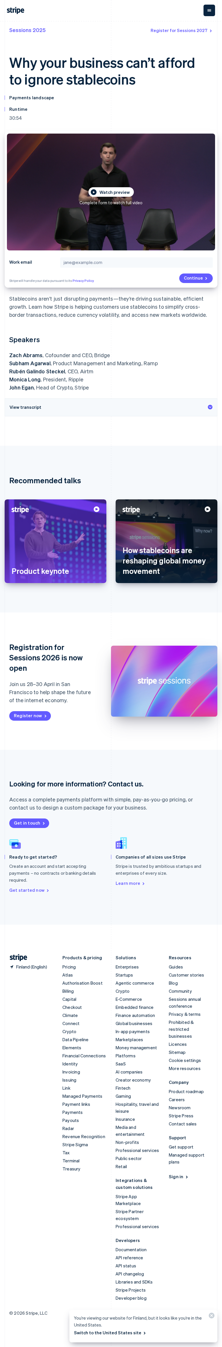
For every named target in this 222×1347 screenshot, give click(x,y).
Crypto (69, 1031)
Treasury (71, 1169)
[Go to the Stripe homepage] (16, 957)
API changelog (130, 1274)
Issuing (69, 1080)
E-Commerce (129, 999)
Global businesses (134, 1023)
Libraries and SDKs (134, 1282)
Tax (66, 1152)
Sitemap (177, 1052)
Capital (69, 999)
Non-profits (127, 1142)
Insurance (125, 1119)
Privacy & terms (185, 1014)
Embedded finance (134, 1007)
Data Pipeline (75, 1039)
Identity (70, 1064)
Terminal (71, 1161)
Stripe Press (181, 1116)
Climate (70, 1015)
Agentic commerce (135, 983)
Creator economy (133, 1080)
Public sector (129, 1158)
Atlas (67, 975)
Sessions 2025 (27, 30)
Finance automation (135, 1015)
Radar (68, 1128)
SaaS (121, 1064)
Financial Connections (84, 1056)
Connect (70, 1023)
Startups (124, 975)
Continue (193, 278)
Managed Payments (82, 1096)
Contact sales (183, 1124)
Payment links (76, 1104)
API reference (129, 1257)
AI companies (129, 1072)
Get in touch (27, 823)
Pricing (69, 967)
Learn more (128, 883)
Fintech (123, 1088)
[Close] (210, 1317)
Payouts (70, 1120)
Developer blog (131, 1298)
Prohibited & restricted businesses (181, 1029)
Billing (68, 991)
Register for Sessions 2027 (179, 30)
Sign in (176, 1176)
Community (180, 991)
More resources (185, 1068)
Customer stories (186, 975)
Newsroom (180, 1107)
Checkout (72, 1007)
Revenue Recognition (83, 1136)
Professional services (137, 1150)
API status (126, 1266)
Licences (178, 1044)
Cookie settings (185, 1060)
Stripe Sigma (75, 1144)
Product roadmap (186, 1091)
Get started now (27, 890)
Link (66, 1088)
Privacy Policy (83, 281)
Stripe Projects (131, 1290)
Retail (121, 1166)
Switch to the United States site (107, 1332)
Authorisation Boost (82, 983)
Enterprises (127, 967)
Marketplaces (129, 1039)
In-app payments (133, 1031)
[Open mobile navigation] (209, 10)
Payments (72, 1112)
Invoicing (71, 1072)
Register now (28, 715)
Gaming (123, 1096)
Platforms (126, 1056)
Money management (136, 1047)
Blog (173, 983)
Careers (177, 1099)
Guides (176, 967)
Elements (72, 1047)
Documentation (131, 1249)
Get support (181, 1147)
